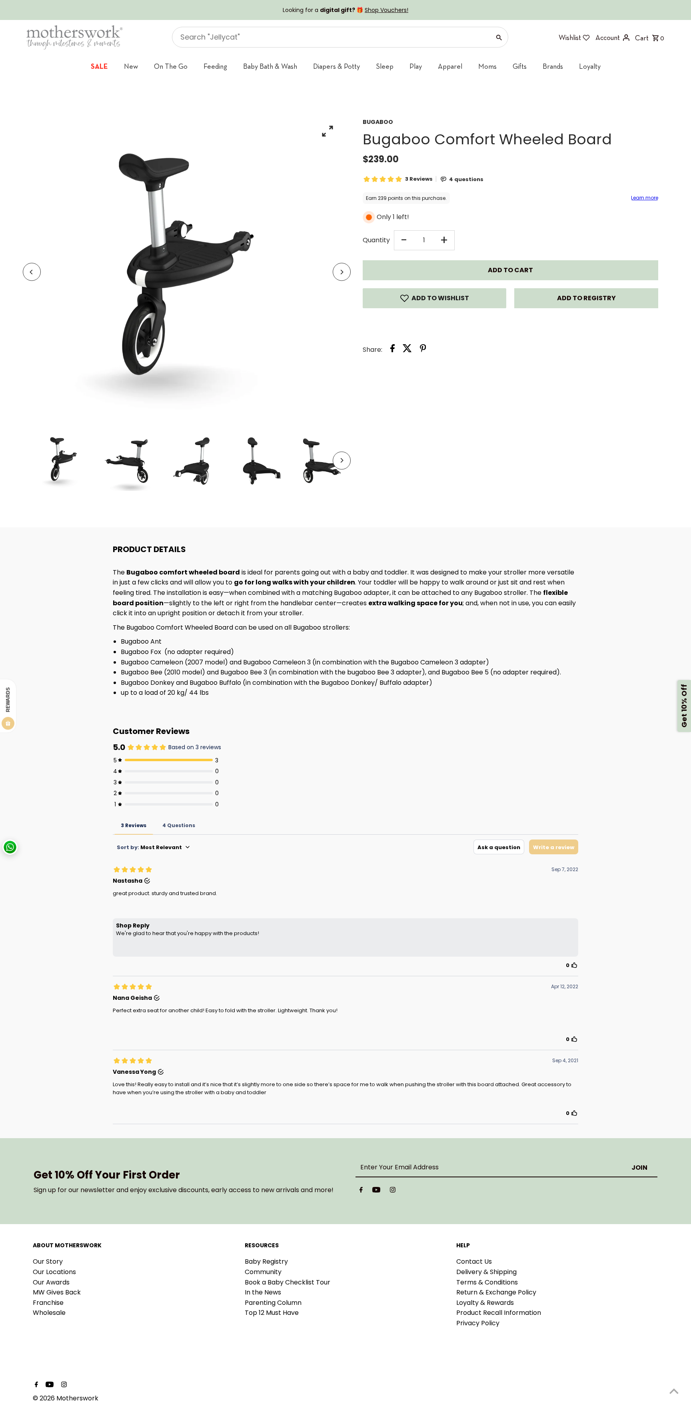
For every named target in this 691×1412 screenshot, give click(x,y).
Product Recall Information (498, 1312)
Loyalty (590, 66)
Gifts (520, 66)
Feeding (215, 66)
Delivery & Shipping (486, 1271)
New (131, 66)
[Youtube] (376, 1191)
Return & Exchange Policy (496, 1292)
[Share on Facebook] (392, 349)
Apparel (450, 66)
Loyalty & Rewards (485, 1302)
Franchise (48, 1302)
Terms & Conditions (487, 1282)
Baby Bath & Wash (270, 66)
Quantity (376, 240)
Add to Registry (586, 298)
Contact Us (474, 1261)
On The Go (171, 66)
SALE (99, 66)
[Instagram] (392, 1191)
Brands (553, 66)
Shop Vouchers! (386, 10)
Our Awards (51, 1282)
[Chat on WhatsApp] (10, 847)
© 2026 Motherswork (65, 1398)
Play (415, 66)
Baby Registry (266, 1261)
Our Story (48, 1261)
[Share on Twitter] (407, 349)
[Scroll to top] (674, 1391)
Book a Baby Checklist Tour (287, 1282)
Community (263, 1271)
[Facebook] (361, 1191)
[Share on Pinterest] (423, 349)
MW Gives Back (57, 1292)
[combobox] (330, 37)
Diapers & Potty (336, 66)
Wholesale (49, 1312)
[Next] (342, 272)
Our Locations (54, 1271)
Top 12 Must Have (272, 1312)
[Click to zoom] (328, 131)
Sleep (384, 66)
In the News (263, 1292)
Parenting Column (273, 1302)
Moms (487, 66)
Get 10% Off (684, 706)
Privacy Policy (477, 1323)
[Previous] (32, 272)
